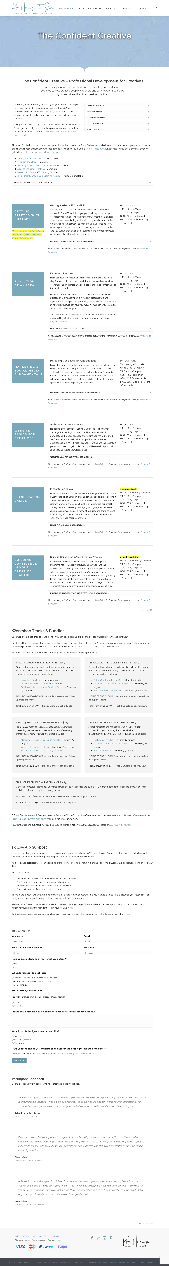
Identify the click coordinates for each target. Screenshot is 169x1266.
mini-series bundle (97, 149)
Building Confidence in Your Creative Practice (38, 176)
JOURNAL (54, 1236)
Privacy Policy (102, 1262)
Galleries (95, 8)
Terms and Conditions (136, 1262)
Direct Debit (19, 1006)
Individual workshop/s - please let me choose (35, 978)
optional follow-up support (47, 152)
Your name (18, 936)
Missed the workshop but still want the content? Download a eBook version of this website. (28, 234)
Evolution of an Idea (26, 162)
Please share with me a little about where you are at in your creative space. (53, 1011)
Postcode (90, 947)
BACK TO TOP (146, 610)
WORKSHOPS (29, 1236)
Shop (81, 8)
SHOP (18, 1236)
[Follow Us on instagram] (104, 1238)
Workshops (65, 8)
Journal (127, 8)
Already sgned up (22, 1039)
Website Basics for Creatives (31, 169)
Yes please (19, 1036)
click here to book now (119, 825)
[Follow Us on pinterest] (110, 1238)
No (15, 967)
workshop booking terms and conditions (75, 1053)
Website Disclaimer (117, 1262)
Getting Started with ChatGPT (31, 158)
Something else (21, 985)
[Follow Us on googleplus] (98, 1238)
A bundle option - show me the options (32, 981)
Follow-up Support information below (29, 819)
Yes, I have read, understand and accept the (54, 1053)
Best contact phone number (28, 947)
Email (87, 936)
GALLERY (43, 1236)
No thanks (19, 1043)
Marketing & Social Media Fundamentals (36, 165)
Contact (143, 8)
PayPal (17, 1002)
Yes (15, 964)
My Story (112, 8)
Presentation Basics (26, 172)
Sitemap (149, 1262)
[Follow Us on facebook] (91, 1238)
